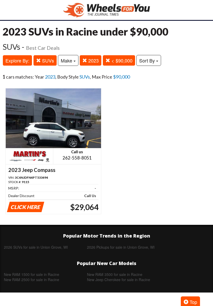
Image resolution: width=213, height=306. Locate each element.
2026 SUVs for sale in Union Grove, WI (36, 247)
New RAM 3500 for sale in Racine (114, 274)
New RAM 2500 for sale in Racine (31, 279)
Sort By (147, 60)
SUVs (47, 60)
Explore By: (17, 60)
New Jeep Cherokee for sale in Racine (118, 279)
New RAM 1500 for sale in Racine (31, 274)
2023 (93, 60)
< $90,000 (121, 60)
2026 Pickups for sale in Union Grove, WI (121, 247)
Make (67, 60)
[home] (106, 10)
